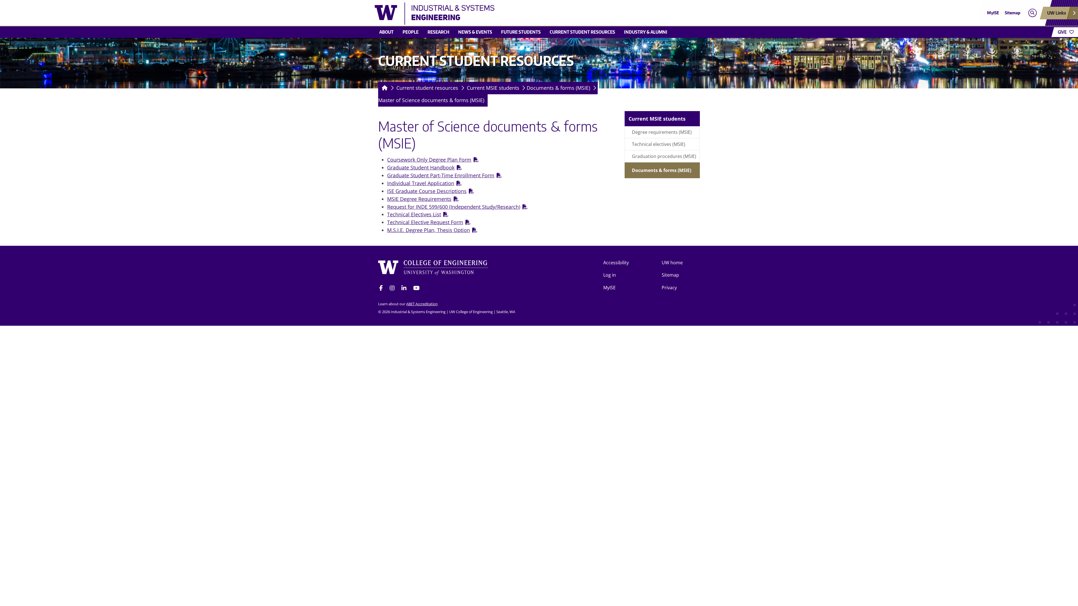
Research (438, 32)
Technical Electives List (414, 214)
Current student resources (582, 32)
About (386, 32)
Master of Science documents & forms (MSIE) (431, 100)
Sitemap (1012, 12)
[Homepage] (383, 88)
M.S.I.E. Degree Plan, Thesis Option (428, 230)
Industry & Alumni (645, 32)
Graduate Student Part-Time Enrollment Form (440, 175)
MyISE (993, 12)
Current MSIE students (493, 87)
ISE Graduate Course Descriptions (427, 191)
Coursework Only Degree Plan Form (429, 159)
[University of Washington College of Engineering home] (433, 267)
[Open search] (1032, 13)
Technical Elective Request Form (425, 222)
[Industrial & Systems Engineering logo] (498, 13)
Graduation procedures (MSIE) (664, 156)
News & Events (475, 32)
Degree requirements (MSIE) (662, 132)
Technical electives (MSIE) (658, 144)
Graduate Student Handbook (421, 167)
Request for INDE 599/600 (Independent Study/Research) (453, 206)
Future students (521, 32)
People (411, 32)
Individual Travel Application (420, 183)
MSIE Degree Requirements (419, 199)
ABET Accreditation (422, 303)
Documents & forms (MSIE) (558, 87)
